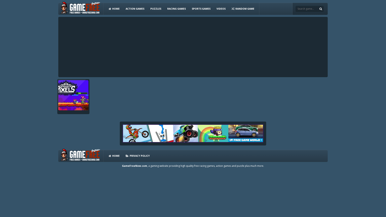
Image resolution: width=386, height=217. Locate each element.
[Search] (321, 9)
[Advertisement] (193, 47)
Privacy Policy (140, 156)
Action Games (135, 8)
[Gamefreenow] (80, 8)
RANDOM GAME (244, 8)
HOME (116, 8)
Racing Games (176, 8)
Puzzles (155, 8)
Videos (221, 8)
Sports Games (201, 8)
